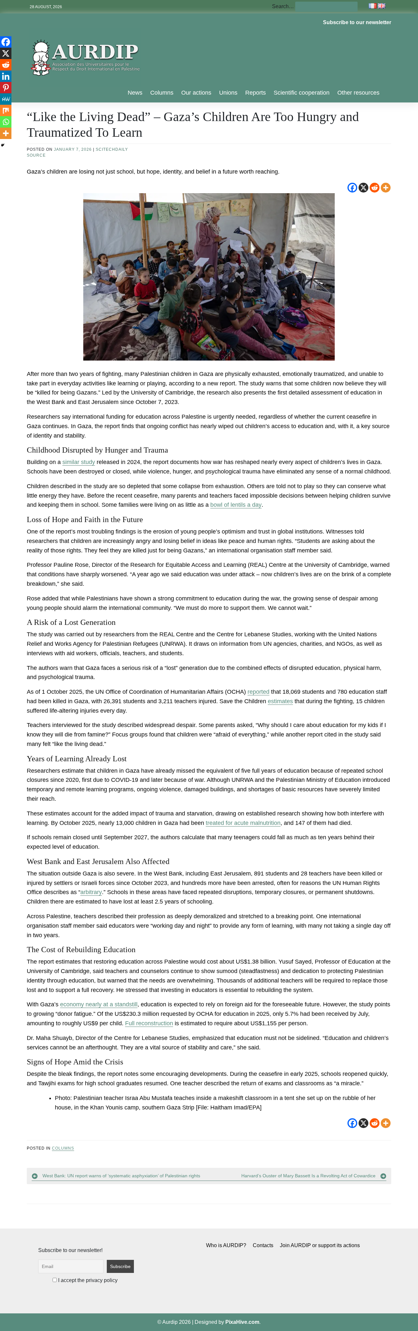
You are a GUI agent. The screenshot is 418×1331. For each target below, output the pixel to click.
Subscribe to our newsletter (357, 22)
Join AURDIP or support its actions (320, 1245)
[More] (386, 188)
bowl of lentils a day (236, 505)
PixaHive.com (242, 1322)
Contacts (263, 1245)
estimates (280, 701)
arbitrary (91, 892)
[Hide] (2, 145)
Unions (228, 92)
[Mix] (5, 110)
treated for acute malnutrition (243, 823)
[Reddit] (374, 188)
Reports (255, 92)
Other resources (358, 92)
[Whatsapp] (5, 122)
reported (258, 692)
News (135, 92)
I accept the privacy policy (87, 1280)
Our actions (196, 92)
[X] (363, 188)
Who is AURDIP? (226, 1245)
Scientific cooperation (302, 92)
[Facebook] (352, 188)
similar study (78, 462)
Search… (283, 6)
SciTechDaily (112, 149)
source (36, 155)
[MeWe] (5, 99)
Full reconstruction (149, 1023)
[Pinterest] (5, 87)
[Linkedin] (5, 76)
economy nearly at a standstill (98, 1004)
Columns (161, 92)
